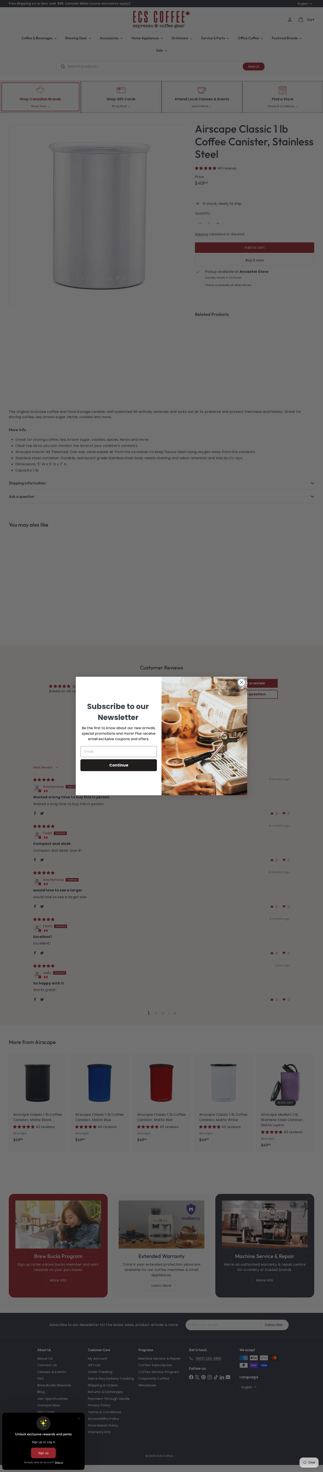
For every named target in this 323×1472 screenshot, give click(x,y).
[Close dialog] (241, 682)
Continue (118, 765)
